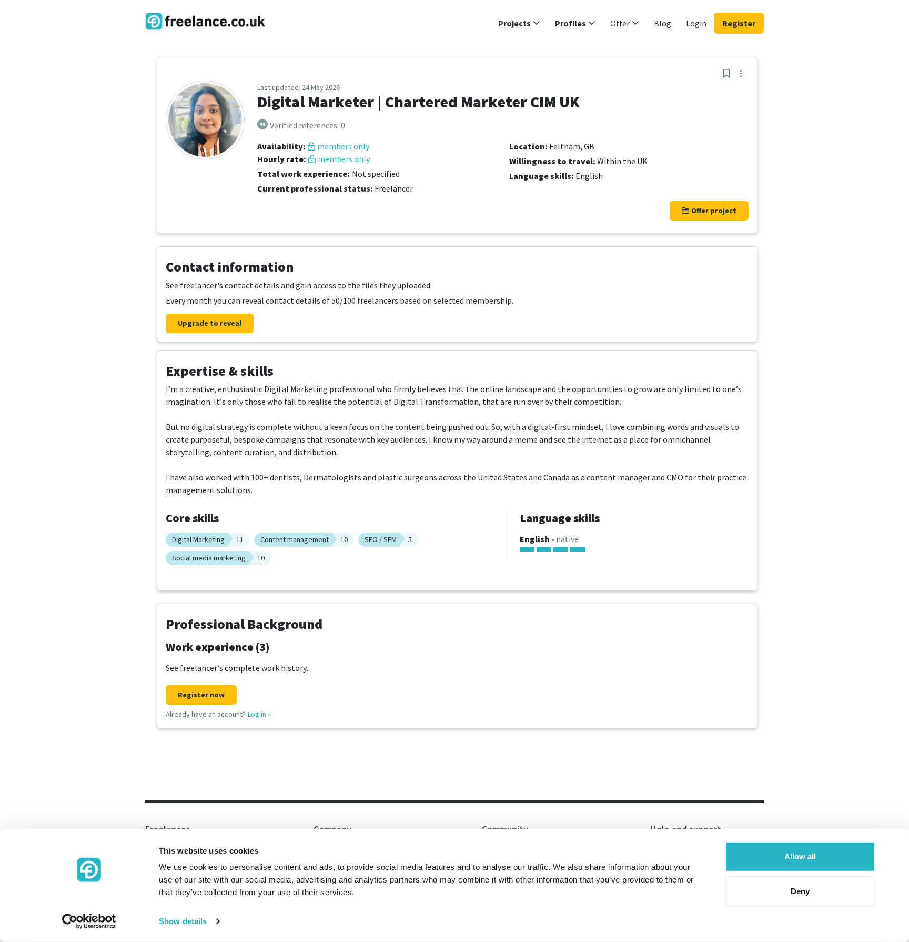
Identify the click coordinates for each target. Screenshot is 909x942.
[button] (519, 23)
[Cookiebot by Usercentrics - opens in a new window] (89, 921)
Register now (201, 694)
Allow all (800, 856)
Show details (183, 921)
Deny (800, 890)
